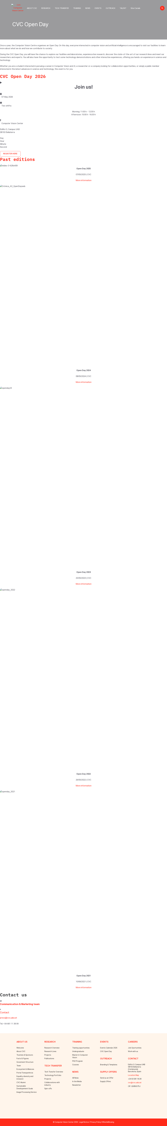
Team (19, 1066)
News (87, 8)
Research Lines (50, 1051)
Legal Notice (84, 1122)
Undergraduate (78, 1051)
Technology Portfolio (52, 1075)
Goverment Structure (25, 1062)
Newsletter (76, 1085)
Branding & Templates (108, 1065)
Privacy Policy (95, 1122)
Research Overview (51, 1048)
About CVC (32, 8)
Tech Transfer (62, 8)
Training (77, 8)
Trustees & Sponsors (25, 1055)
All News (75, 1078)
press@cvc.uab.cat (8, 1018)
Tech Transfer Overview (53, 1072)
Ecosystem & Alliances (25, 1069)
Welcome (20, 1048)
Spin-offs (48, 1089)
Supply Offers (105, 1081)
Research (45, 8)
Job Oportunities (134, 1048)
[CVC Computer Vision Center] (18, 7)
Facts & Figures (23, 1058)
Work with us (133, 1051)
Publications (49, 1058)
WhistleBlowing (108, 1122)
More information (83, 181)
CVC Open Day (106, 1051)
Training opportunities (81, 1048)
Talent (123, 8)
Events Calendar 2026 (108, 1048)
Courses (75, 1065)
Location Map (133, 1075)
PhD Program (77, 1061)
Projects (47, 1055)
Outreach (110, 8)
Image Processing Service (27, 1092)
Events (98, 8)
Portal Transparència (25, 1073)
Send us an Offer (106, 1078)
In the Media (77, 1081)
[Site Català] (135, 6)
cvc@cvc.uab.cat (134, 1083)
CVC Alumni (21, 1082)
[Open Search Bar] (162, 8)
